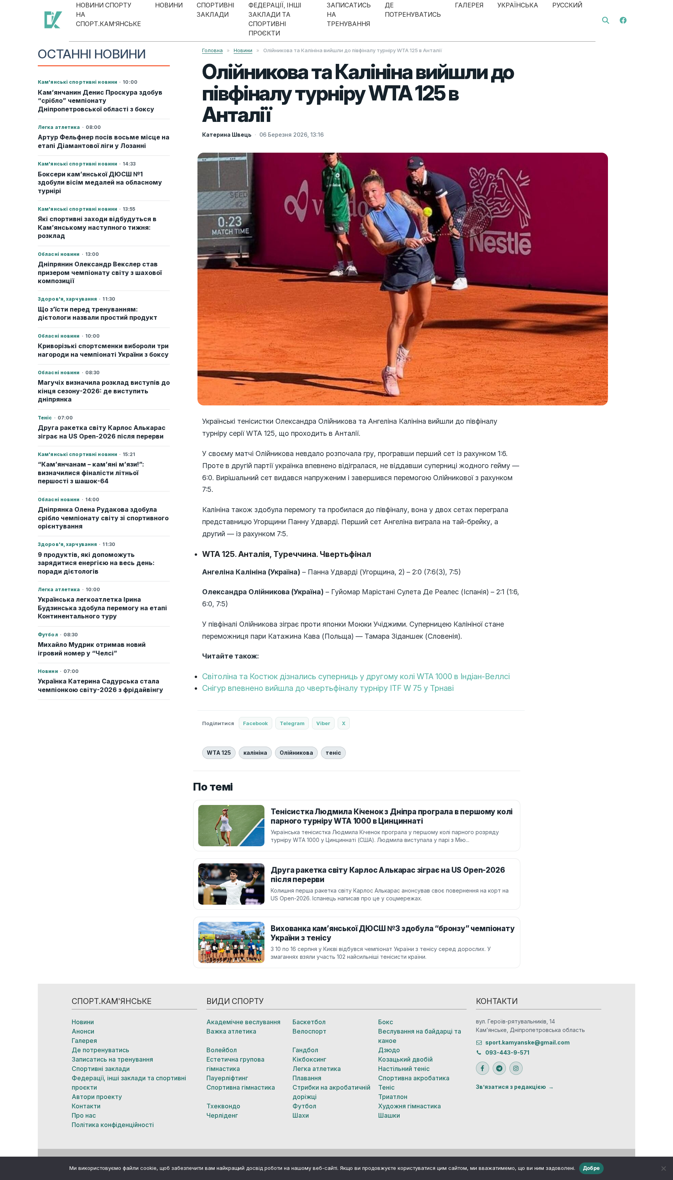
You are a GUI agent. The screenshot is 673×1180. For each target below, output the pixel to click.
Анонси (83, 1031)
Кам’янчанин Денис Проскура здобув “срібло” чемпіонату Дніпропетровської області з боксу (100, 100)
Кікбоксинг (309, 1059)
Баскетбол (309, 1022)
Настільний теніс (404, 1069)
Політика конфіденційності (113, 1125)
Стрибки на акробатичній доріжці (331, 1092)
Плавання (306, 1078)
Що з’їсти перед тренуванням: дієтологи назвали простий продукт (97, 313)
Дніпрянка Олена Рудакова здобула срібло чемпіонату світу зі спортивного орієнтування (103, 517)
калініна (255, 752)
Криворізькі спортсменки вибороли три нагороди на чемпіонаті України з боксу (103, 350)
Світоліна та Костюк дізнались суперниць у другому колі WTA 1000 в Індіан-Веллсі (356, 676)
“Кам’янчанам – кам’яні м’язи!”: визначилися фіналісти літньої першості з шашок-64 (91, 472)
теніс (333, 752)
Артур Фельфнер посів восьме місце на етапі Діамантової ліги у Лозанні (103, 141)
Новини (243, 50)
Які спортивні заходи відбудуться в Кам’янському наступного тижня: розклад (97, 227)
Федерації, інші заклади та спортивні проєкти (129, 1082)
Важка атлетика (231, 1031)
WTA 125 (219, 752)
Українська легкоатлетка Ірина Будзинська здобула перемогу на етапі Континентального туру (102, 607)
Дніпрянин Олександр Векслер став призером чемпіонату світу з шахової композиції (100, 272)
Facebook (255, 723)
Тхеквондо (223, 1106)
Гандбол (305, 1050)
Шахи (300, 1115)
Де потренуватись (100, 1050)
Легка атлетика (316, 1069)
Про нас (84, 1115)
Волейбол (221, 1050)
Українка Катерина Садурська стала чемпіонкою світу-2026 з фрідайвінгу (100, 685)
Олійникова (296, 752)
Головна (212, 50)
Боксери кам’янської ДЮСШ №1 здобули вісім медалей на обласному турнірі (100, 182)
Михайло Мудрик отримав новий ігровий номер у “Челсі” (92, 649)
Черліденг (222, 1115)
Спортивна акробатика (413, 1078)
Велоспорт (309, 1031)
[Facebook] (623, 19)
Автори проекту (97, 1097)
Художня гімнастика (409, 1106)
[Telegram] (499, 1068)
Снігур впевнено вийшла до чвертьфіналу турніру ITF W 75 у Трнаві (328, 688)
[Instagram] (516, 1068)
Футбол (304, 1106)
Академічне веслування (243, 1022)
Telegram (292, 723)
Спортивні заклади (101, 1069)
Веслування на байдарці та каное (419, 1035)
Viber (323, 723)
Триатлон (392, 1097)
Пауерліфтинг (227, 1078)
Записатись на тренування (112, 1059)
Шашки (389, 1115)
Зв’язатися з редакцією (511, 1086)
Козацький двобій (405, 1059)
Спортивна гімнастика (240, 1087)
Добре (591, 1168)
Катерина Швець (227, 134)
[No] (663, 1168)
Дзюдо (389, 1050)
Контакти (86, 1106)
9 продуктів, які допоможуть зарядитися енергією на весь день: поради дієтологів (96, 563)
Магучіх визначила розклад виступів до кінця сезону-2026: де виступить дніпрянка (104, 391)
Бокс (385, 1022)
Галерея (84, 1040)
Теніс (386, 1087)
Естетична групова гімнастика (235, 1064)
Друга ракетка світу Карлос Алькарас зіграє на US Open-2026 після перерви (102, 432)
